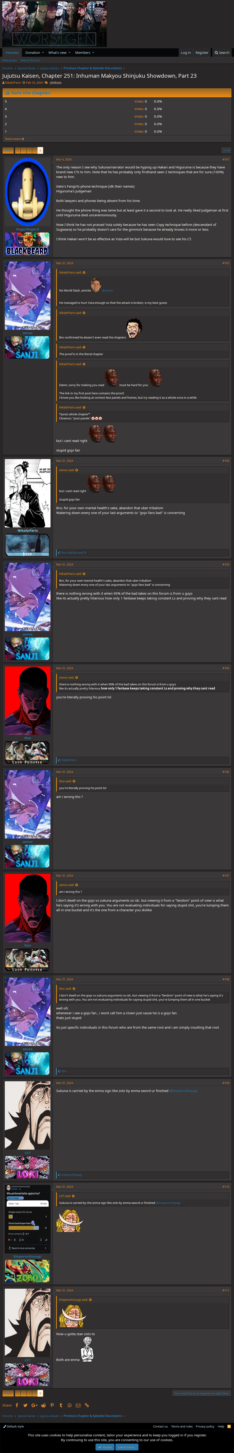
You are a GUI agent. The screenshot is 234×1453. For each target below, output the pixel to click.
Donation (32, 52)
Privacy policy (205, 1426)
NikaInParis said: (70, 272)
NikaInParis (13, 82)
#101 (226, 159)
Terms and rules (182, 1426)
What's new (57, 52)
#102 (226, 263)
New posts (9, 60)
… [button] (23, 150)
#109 (226, 1083)
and (74, 553)
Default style (15, 1426)
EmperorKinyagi (27, 1256)
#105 (226, 668)
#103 (226, 461)
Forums (12, 52)
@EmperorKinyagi (183, 1090)
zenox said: (66, 470)
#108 (226, 979)
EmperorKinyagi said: (73, 1300)
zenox (28, 332)
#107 (226, 875)
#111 (226, 1290)
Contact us (160, 1426)
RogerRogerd (27, 229)
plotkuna (55, 83)
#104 (226, 564)
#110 (226, 1187)
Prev (9, 150)
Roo (27, 738)
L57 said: (65, 1196)
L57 (28, 1152)
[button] (43, 52)
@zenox (107, 290)
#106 (226, 772)
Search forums (30, 60)
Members (82, 52)
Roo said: (65, 781)
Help (221, 1426)
